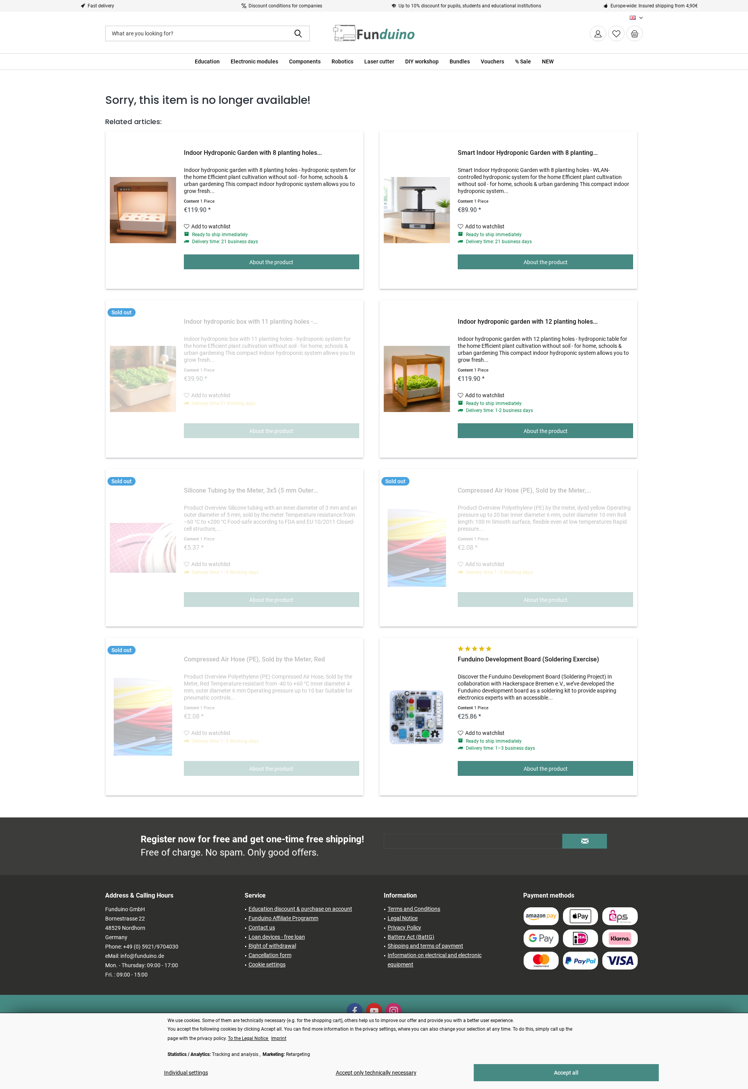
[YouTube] (374, 1011)
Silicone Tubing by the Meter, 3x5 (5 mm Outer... (251, 490)
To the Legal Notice (248, 1038)
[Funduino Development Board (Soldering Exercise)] (417, 716)
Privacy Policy (404, 927)
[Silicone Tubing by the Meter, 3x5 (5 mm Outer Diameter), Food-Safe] (143, 548)
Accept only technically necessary (376, 1073)
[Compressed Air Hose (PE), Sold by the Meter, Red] (143, 716)
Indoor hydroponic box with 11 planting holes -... (251, 321)
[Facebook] (354, 1011)
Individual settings (186, 1073)
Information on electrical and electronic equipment (435, 960)
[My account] (598, 33)
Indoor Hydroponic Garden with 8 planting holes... (253, 152)
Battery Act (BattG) (411, 937)
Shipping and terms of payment (425, 946)
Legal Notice (403, 918)
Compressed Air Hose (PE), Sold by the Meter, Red (254, 659)
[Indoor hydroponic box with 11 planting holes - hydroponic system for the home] (143, 379)
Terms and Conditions (414, 909)
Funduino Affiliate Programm (283, 918)
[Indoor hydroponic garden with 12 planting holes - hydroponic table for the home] (417, 379)
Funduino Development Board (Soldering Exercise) (528, 659)
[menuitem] (634, 33)
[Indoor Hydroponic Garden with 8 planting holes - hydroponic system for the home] (143, 210)
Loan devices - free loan (277, 937)
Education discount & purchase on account (300, 909)
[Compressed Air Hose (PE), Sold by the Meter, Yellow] (417, 548)
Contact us (262, 927)
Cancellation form (270, 955)
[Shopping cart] (634, 33)
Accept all (566, 1073)
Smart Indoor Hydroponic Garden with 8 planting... (528, 152)
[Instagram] (393, 1011)
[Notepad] (616, 33)
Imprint (278, 1038)
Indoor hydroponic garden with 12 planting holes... (528, 321)
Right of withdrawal (272, 946)
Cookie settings (267, 964)
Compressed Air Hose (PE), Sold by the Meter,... (524, 490)
